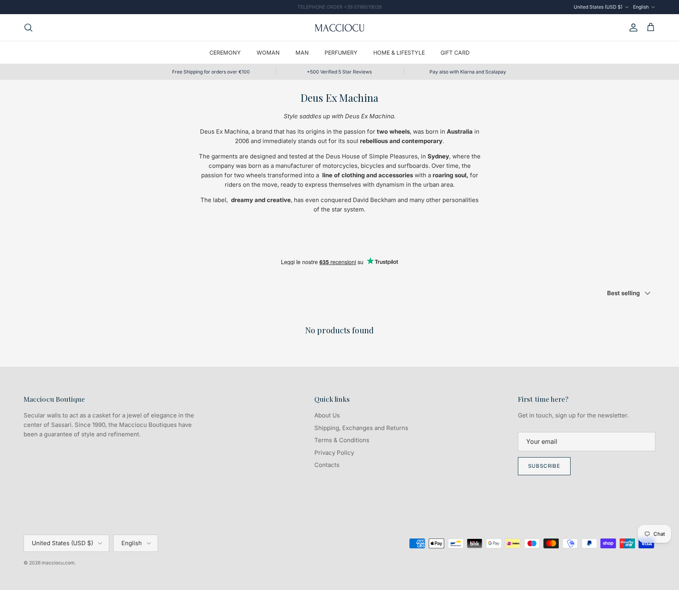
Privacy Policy (334, 452)
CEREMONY (225, 52)
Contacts (327, 465)
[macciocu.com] (339, 27)
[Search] (28, 27)
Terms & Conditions (341, 440)
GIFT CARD (455, 52)
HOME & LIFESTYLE (399, 52)
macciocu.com (58, 563)
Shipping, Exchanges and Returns (361, 428)
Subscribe (544, 466)
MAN (302, 52)
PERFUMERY (341, 52)
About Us (327, 415)
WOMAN (268, 52)
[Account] (632, 27)
